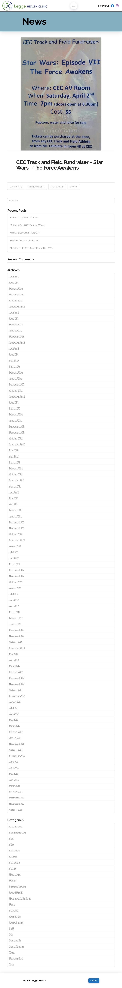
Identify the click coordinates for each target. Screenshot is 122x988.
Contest (13, 856)
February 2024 (16, 372)
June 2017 (14, 714)
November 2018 (16, 636)
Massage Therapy (17, 886)
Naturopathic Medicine (19, 898)
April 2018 (14, 660)
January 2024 (15, 378)
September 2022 (17, 444)
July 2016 (13, 761)
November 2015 (16, 803)
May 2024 (13, 354)
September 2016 (17, 755)
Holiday (12, 880)
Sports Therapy (16, 946)
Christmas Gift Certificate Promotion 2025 (31, 248)
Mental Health (15, 892)
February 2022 (16, 468)
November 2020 (16, 528)
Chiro (11, 838)
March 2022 (14, 462)
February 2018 (16, 671)
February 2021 (16, 510)
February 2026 (16, 288)
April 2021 (14, 504)
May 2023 (13, 402)
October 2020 (15, 534)
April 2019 (14, 606)
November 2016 (16, 744)
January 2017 (15, 737)
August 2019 (15, 588)
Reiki (11, 928)
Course (12, 868)
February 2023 (16, 414)
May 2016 (13, 774)
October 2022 (15, 438)
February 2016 (16, 791)
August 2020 (15, 546)
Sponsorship (57, 187)
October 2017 (15, 690)
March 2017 (14, 725)
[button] (73, 5)
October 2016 (15, 749)
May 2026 (13, 282)
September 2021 (17, 480)
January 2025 (15, 330)
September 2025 (17, 306)
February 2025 (16, 324)
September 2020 (17, 540)
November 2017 (16, 684)
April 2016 (14, 779)
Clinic (11, 844)
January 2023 (15, 420)
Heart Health (15, 874)
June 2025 (14, 312)
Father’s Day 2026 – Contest (24, 217)
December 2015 (16, 797)
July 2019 (13, 594)
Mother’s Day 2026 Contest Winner (28, 225)
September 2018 (17, 648)
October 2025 (15, 300)
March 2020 (14, 564)
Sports (73, 187)
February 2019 (16, 618)
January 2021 (15, 516)
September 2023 (17, 396)
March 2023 (14, 408)
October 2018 (15, 642)
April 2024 (14, 360)
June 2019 (14, 600)
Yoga (11, 964)
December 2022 (16, 426)
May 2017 (13, 720)
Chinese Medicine (17, 832)
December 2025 (16, 294)
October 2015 (15, 809)
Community (16, 187)
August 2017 (15, 701)
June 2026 (14, 276)
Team (11, 952)
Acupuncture (15, 826)
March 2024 (14, 366)
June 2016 (14, 767)
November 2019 (16, 576)
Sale (11, 934)
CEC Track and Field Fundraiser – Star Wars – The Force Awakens (59, 165)
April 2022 (14, 456)
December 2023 (16, 384)
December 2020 (16, 522)
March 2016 (14, 785)
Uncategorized (16, 958)
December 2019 (16, 570)
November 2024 (16, 336)
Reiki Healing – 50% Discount (24, 240)
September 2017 (17, 696)
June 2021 (14, 492)
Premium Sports (36, 187)
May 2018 (13, 654)
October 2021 (15, 474)
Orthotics (13, 910)
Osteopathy (15, 916)
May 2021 (13, 498)
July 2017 (13, 708)
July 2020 (13, 552)
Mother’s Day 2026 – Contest (24, 232)
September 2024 (17, 342)
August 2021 (15, 486)
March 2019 (14, 612)
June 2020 (14, 558)
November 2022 (16, 432)
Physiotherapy (16, 922)
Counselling (14, 862)
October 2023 (15, 390)
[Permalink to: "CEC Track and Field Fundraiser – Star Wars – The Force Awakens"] (61, 93)
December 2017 (16, 678)
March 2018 (14, 666)
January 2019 (15, 624)
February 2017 (16, 731)
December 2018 (16, 630)
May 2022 (13, 450)
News (12, 904)
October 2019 (15, 582)
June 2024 (14, 348)
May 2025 (13, 318)
